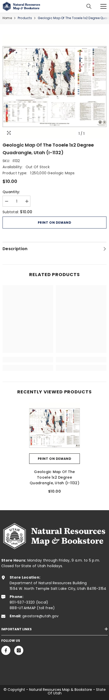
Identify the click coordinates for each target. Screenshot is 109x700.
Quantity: (11, 191)
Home (7, 18)
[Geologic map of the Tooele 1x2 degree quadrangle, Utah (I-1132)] (54, 428)
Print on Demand (54, 222)
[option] (54, 86)
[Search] (89, 6)
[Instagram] (18, 650)
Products (25, 18)
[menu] (103, 6)
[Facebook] (5, 650)
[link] (28, 359)
